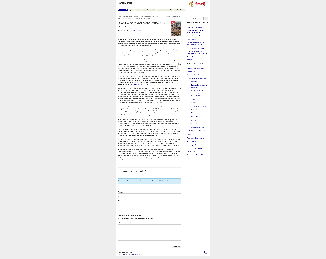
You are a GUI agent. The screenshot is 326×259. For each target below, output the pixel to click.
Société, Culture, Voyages (195, 148)
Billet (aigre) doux (192, 145)
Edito (171, 10)
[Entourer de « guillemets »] (130, 222)
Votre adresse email (124, 201)
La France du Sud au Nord (141, 16)
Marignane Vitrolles (197, 90)
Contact (137, 254)
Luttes (189, 134)
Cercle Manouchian (163, 10)
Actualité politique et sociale (195, 68)
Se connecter (122, 197)
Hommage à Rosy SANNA (195, 27)
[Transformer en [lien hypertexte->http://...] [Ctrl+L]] (124, 222)
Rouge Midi (125, 2)
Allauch (193, 102)
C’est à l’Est (192, 123)
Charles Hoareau (136, 30)
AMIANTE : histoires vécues (195, 48)
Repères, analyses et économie (196, 138)
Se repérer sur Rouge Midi (195, 155)
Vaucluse (194, 99)
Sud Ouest (192, 120)
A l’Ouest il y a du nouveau (197, 127)
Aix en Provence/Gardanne (199, 106)
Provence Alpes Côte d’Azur (156, 16)
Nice (192, 113)
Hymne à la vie (191, 39)
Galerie (176, 10)
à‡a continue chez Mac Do (195, 36)
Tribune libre (191, 151)
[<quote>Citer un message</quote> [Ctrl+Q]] (127, 222)
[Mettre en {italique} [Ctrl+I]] (122, 222)
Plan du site (121, 254)
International (191, 71)
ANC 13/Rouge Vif (192, 141)
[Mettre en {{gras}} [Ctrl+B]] (119, 222)
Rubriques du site (123, 10)
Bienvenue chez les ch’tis (197, 130)
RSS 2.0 (143, 254)
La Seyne (194, 109)
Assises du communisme (149, 10)
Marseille (194, 81)
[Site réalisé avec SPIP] (205, 253)
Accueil (119, 16)
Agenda (131, 10)
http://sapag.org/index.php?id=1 (139, 84)
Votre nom (121, 192)
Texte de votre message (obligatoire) (129, 215)
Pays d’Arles (195, 116)
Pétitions (182, 10)
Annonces (138, 10)
